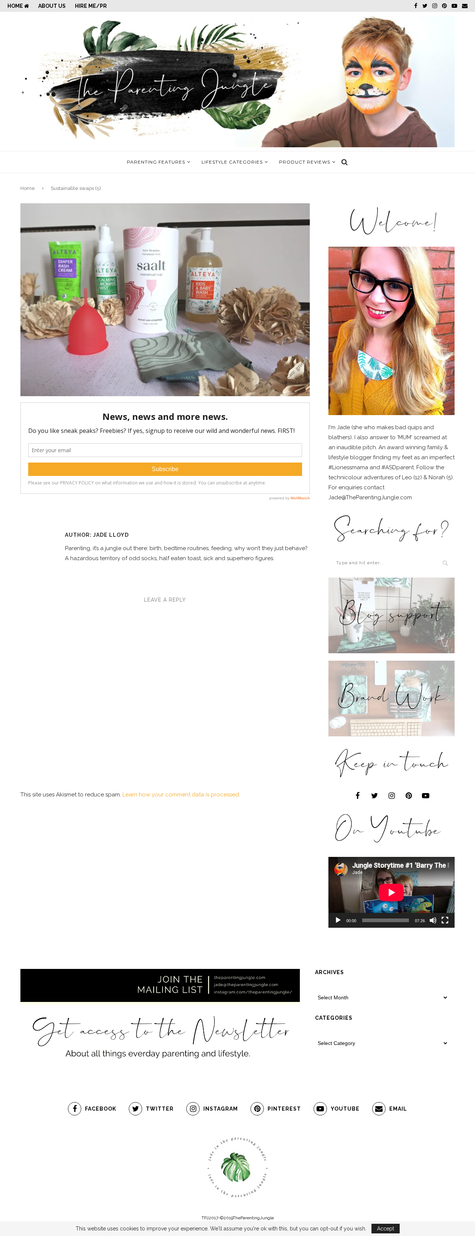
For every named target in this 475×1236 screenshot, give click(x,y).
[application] (391, 892)
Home (15, 6)
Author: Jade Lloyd (97, 535)
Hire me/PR (91, 6)
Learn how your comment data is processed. (181, 794)
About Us (52, 6)
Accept (385, 1229)
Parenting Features (156, 162)
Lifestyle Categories (232, 162)
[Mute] (433, 920)
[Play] (338, 920)
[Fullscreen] (445, 920)
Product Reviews (304, 162)
